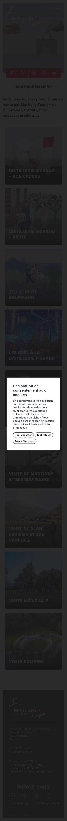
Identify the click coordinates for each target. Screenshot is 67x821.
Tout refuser (44, 435)
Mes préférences (24, 441)
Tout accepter (23, 435)
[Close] (57, 374)
